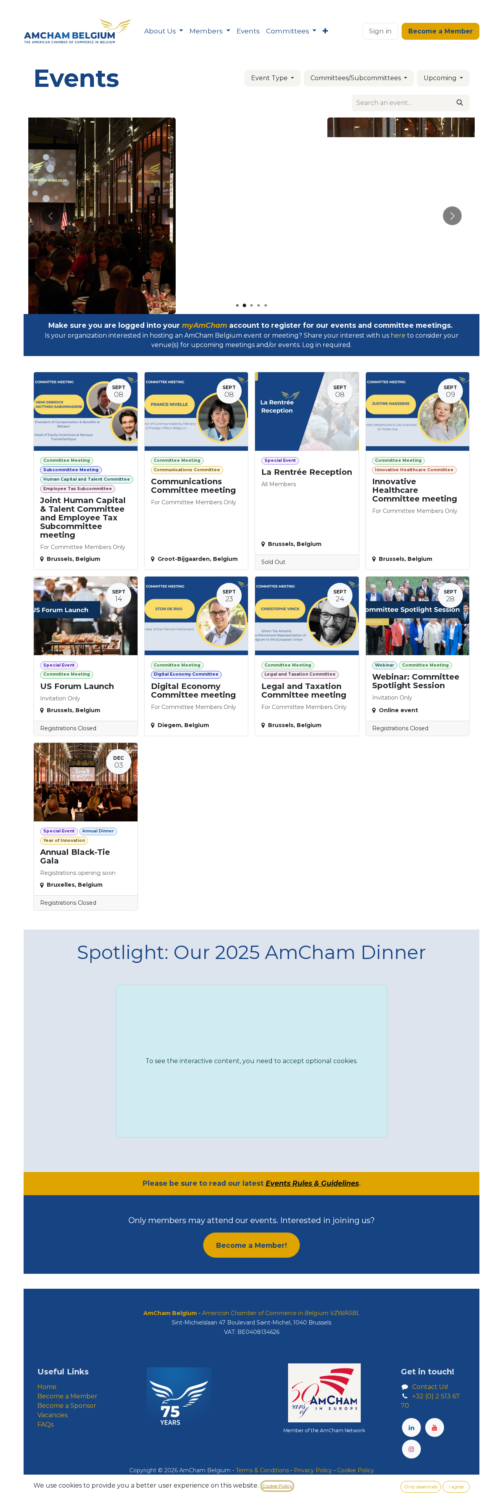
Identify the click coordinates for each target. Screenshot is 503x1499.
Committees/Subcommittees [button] (356, 78)
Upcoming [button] (441, 78)
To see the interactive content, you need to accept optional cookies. (251, 1061)
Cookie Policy (277, 1486)
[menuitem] (163, 31)
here (398, 335)
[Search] (460, 103)
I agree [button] (456, 1487)
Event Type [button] (270, 78)
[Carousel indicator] (237, 305)
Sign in (380, 31)
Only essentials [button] (420, 1487)
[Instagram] (411, 1449)
